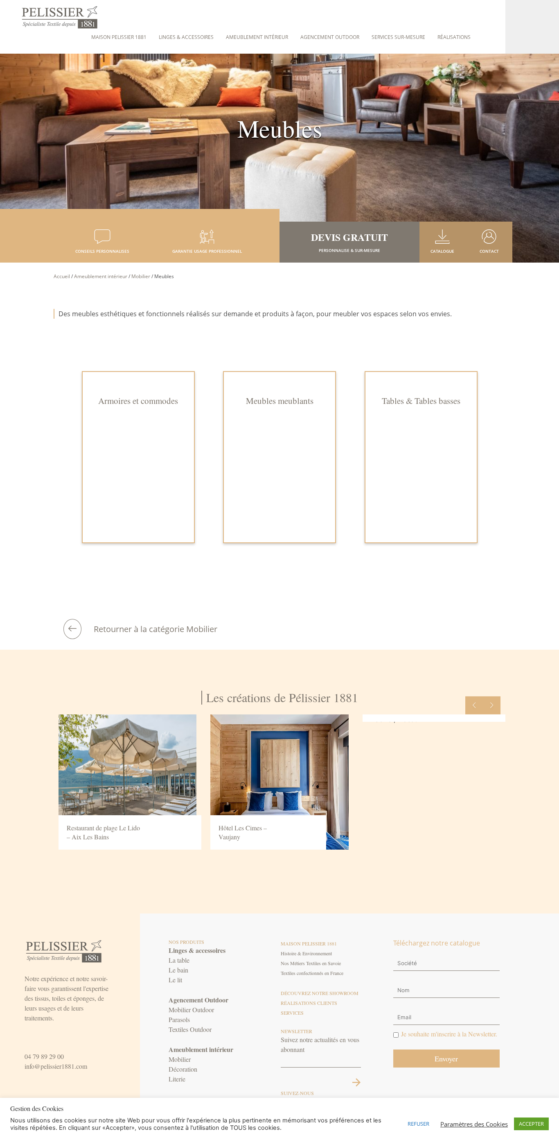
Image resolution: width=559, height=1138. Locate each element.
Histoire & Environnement (306, 953)
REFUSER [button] (418, 1123)
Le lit (175, 979)
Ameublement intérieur (257, 37)
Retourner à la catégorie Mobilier (155, 629)
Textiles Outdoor (190, 1029)
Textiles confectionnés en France (312, 973)
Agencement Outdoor (329, 37)
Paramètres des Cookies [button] (474, 1124)
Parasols (179, 1019)
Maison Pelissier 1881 (119, 37)
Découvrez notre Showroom (319, 993)
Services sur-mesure (398, 37)
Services (292, 1012)
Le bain (178, 970)
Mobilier (140, 276)
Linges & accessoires (186, 37)
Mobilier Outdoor (191, 1009)
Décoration (183, 1069)
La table (179, 960)
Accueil (62, 276)
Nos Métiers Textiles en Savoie (311, 963)
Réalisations (454, 37)
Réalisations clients (309, 1003)
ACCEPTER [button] (531, 1123)
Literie (177, 1079)
